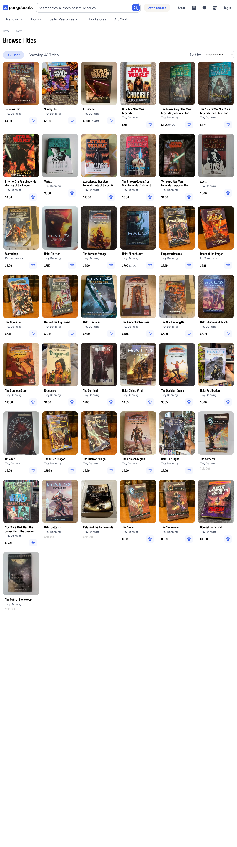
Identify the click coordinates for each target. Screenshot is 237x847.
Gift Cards (121, 19)
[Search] (136, 7)
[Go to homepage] (18, 8)
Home (6, 30)
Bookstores (97, 19)
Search (18, 30)
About (181, 8)
